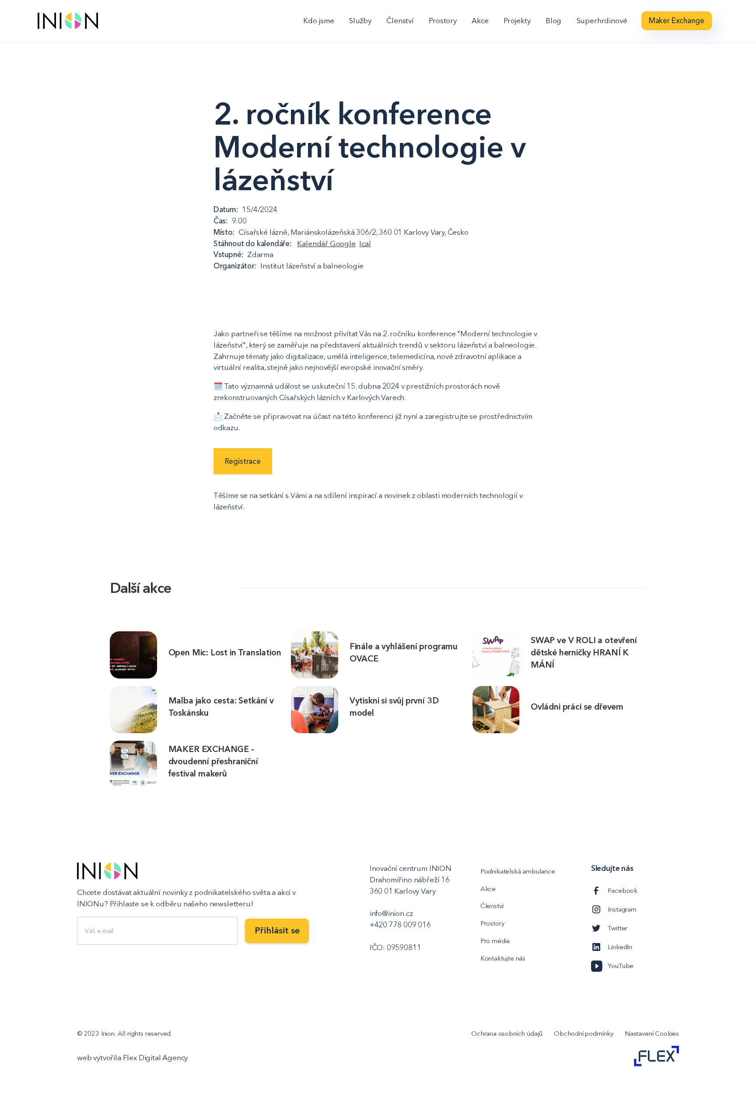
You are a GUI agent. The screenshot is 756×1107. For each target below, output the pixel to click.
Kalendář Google (326, 243)
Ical (365, 243)
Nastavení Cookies (652, 1033)
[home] (68, 21)
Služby (360, 20)
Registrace (243, 461)
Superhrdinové (602, 20)
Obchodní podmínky (583, 1033)
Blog (553, 20)
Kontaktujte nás (502, 958)
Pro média (495, 940)
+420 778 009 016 (400, 924)
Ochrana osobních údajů (506, 1033)
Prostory (443, 20)
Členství (400, 20)
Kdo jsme (318, 20)
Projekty (517, 20)
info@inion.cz (391, 913)
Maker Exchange (676, 20)
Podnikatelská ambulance (517, 871)
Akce (480, 20)
